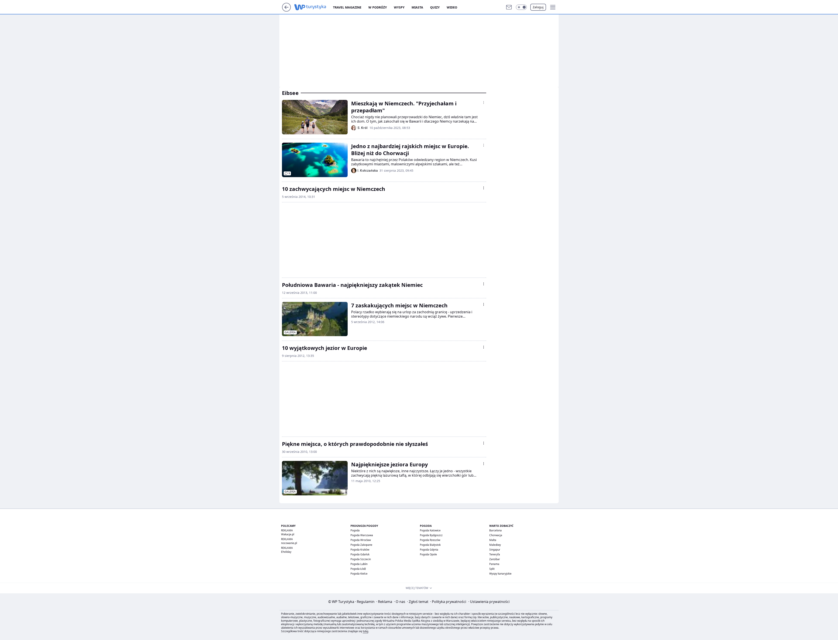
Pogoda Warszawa (361, 535)
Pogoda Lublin (358, 564)
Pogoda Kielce (358, 573)
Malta (492, 540)
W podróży (377, 7)
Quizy (435, 7)
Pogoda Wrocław (360, 540)
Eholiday (286, 552)
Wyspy (399, 7)
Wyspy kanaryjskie (500, 573)
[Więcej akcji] (483, 102)
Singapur (494, 549)
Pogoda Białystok (430, 545)
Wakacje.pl (287, 534)
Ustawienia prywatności (489, 601)
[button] (521, 7)
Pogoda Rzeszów (430, 540)
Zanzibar (494, 559)
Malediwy (495, 545)
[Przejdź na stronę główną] (286, 10)
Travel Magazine (347, 7)
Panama (494, 564)
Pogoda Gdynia (429, 549)
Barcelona (495, 530)
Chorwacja (495, 535)
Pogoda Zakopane (361, 545)
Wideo (452, 7)
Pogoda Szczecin (360, 559)
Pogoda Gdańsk (359, 554)
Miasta (417, 7)
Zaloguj (538, 7)
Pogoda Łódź (358, 569)
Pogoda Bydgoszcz (431, 535)
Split (492, 569)
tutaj (365, 631)
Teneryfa (494, 554)
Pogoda (355, 530)
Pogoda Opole (428, 554)
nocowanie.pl (289, 543)
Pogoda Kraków (359, 549)
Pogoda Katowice (430, 530)
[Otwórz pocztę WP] (508, 7)
